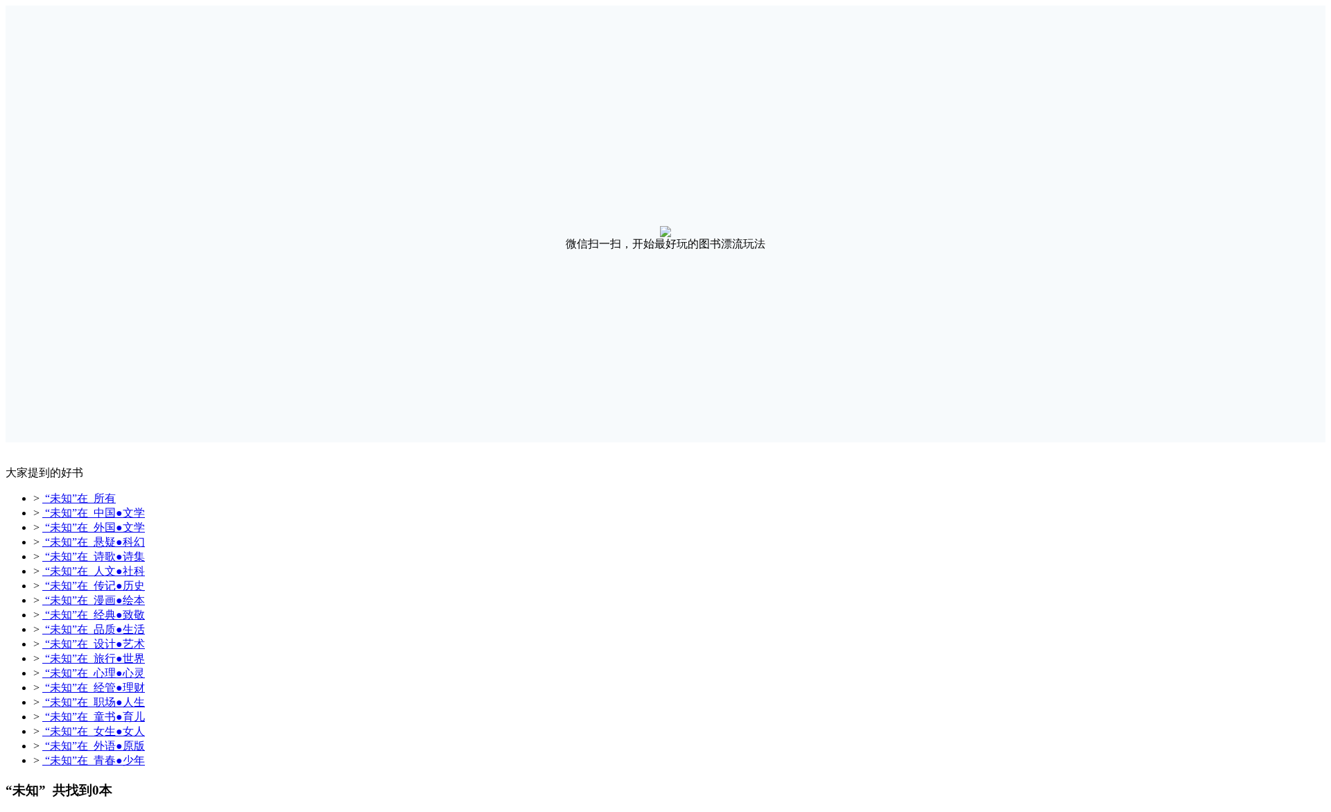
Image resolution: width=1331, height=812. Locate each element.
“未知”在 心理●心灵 (93, 673)
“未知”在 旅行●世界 (93, 658)
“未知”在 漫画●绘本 (93, 600)
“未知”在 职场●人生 (93, 702)
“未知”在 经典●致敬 (93, 615)
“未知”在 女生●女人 (93, 731)
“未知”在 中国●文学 (93, 513)
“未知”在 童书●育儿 (93, 717)
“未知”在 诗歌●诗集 (93, 556)
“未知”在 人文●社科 (93, 571)
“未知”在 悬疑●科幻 (93, 542)
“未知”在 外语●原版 (93, 746)
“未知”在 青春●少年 (93, 760)
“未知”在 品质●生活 (93, 629)
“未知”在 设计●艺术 (93, 644)
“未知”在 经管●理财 (93, 687)
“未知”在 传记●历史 (93, 585)
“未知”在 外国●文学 (93, 527)
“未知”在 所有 (79, 498)
